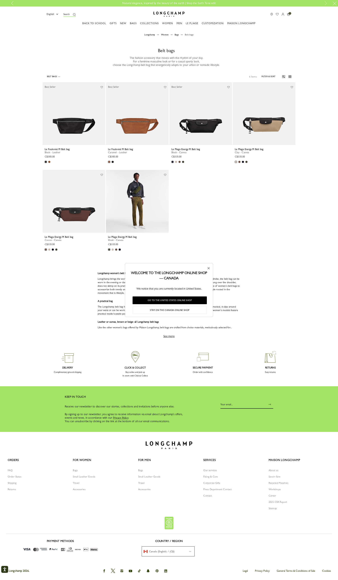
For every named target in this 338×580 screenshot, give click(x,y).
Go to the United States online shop (170, 300)
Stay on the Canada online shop (169, 310)
